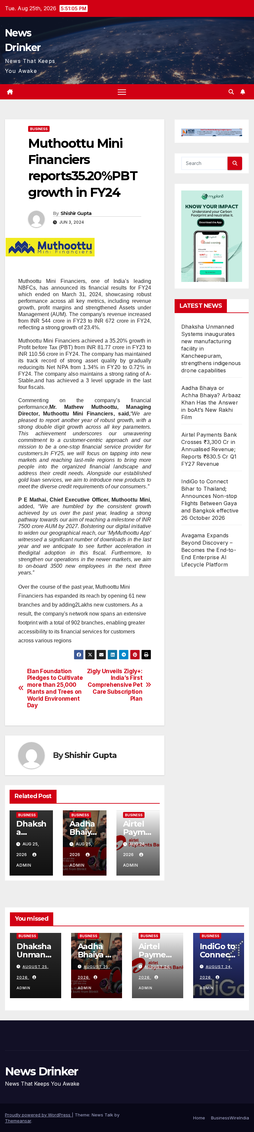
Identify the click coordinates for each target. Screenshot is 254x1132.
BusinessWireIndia (230, 1117)
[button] (231, 91)
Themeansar (18, 1120)
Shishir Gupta (76, 213)
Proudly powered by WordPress (38, 1114)
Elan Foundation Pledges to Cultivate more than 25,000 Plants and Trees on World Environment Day (55, 688)
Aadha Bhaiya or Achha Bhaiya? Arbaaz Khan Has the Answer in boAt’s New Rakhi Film (211, 402)
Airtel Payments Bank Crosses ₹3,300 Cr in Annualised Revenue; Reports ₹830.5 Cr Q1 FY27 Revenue (209, 449)
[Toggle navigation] (122, 92)
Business (39, 129)
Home (199, 1117)
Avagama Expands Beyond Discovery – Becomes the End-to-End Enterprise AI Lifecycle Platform (208, 550)
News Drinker (41, 1071)
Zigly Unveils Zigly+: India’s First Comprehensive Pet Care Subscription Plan (115, 685)
